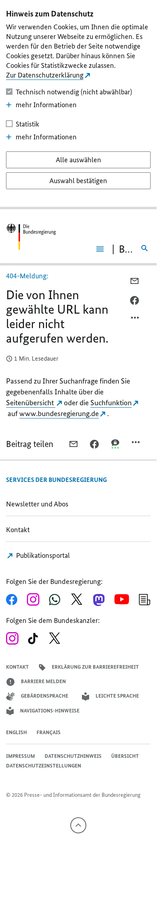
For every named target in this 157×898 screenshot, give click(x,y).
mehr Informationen (46, 104)
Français (49, 732)
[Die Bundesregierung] (31, 237)
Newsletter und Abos (38, 504)
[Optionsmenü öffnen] (135, 320)
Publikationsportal (42, 555)
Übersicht (125, 756)
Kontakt (18, 529)
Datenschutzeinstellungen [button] (43, 766)
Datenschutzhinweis (73, 756)
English (16, 732)
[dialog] (78, 104)
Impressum (20, 756)
